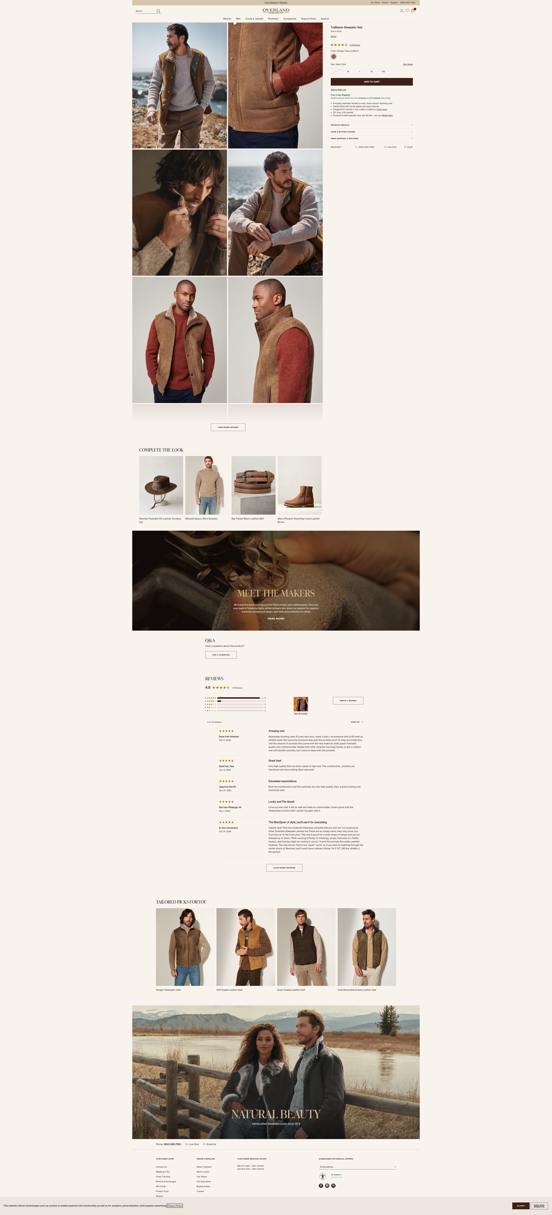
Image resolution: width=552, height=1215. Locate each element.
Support (394, 2)
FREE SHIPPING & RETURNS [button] (344, 138)
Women (227, 18)
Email (409, 147)
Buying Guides (203, 1186)
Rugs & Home (308, 18)
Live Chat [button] (392, 147)
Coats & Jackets (254, 18)
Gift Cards (161, 1186)
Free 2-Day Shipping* (340, 95)
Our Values (202, 1176)
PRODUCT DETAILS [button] (340, 125)
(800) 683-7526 (407, 2)
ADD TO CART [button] (372, 81)
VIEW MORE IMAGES (228, 427)
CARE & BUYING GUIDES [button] (343, 132)
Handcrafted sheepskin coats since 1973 (276, 1123)
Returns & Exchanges (166, 1181)
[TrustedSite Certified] (336, 1175)
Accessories (289, 18)
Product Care (162, 1191)
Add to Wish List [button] (338, 89)
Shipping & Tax (163, 1171)
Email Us (211, 1144)
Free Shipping (271, 2)
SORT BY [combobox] (355, 722)
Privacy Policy (174, 1205)
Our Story (375, 2)
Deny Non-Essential (539, 1206)
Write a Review (348, 701)
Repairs (159, 1196)
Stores (385, 2)
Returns (283, 2)
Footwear (273, 18)
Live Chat (194, 1144)
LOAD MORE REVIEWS (284, 868)
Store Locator (203, 1171)
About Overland (204, 1167)
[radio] (333, 56)
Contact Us (161, 1167)
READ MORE (276, 618)
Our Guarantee (204, 1181)
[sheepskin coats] (276, 1072)
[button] (402, 10)
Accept (521, 1206)
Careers (200, 1191)
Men (238, 18)
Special (325, 18)
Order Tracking (163, 1176)
